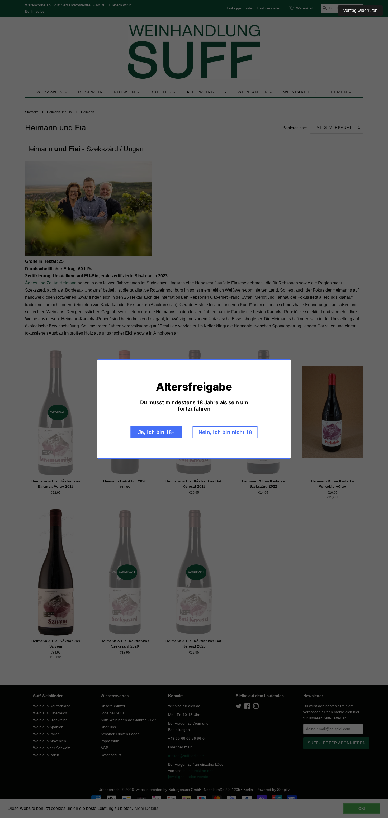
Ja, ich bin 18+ (156, 432)
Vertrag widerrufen (360, 10)
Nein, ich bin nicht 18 (225, 432)
